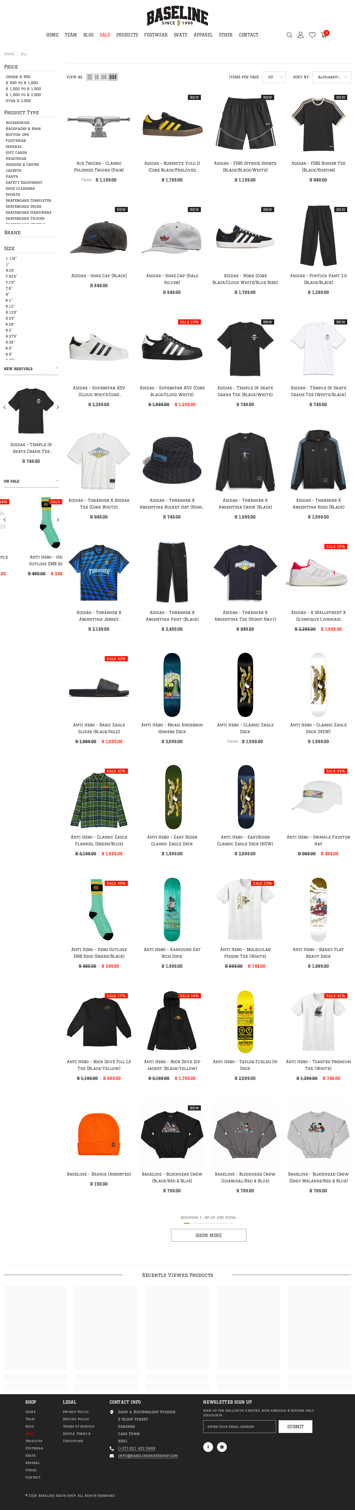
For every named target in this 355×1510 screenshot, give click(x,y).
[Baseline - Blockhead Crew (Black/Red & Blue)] (172, 1134)
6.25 (10, 270)
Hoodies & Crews (22, 164)
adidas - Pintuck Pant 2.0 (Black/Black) (318, 279)
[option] (31, 425)
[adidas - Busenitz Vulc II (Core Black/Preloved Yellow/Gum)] (172, 123)
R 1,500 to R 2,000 (23, 95)
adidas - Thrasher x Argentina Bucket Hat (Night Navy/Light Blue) (172, 504)
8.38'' (10, 342)
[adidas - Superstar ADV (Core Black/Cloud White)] (172, 348)
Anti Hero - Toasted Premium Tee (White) (318, 1065)
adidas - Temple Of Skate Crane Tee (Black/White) (245, 391)
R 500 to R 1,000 (22, 83)
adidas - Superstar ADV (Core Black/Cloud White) (172, 391)
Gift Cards (16, 152)
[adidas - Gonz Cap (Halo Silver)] (31, 410)
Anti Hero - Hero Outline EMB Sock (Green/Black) (99, 953)
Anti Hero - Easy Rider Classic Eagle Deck (172, 840)
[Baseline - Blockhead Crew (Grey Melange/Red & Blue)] (318, 1134)
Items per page (244, 77)
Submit (295, 1426)
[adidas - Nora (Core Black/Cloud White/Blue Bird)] (245, 236)
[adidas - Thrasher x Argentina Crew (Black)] (245, 460)
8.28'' (10, 324)
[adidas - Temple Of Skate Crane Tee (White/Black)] (318, 348)
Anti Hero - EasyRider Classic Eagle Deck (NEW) (245, 840)
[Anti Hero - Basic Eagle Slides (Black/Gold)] (99, 685)
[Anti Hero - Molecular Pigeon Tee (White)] (48, 522)
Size (9, 248)
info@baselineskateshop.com (148, 1456)
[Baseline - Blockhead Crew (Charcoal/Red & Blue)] (245, 1134)
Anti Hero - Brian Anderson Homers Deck (172, 728)
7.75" (10, 282)
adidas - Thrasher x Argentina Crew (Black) (245, 503)
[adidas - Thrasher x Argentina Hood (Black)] (318, 460)
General (14, 146)
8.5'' (9, 348)
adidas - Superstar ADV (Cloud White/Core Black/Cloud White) (99, 392)
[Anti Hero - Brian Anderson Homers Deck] (172, 685)
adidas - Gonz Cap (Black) (99, 276)
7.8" (9, 288)
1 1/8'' (11, 258)
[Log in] (301, 35)
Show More (209, 1235)
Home (9, 54)
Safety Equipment (24, 182)
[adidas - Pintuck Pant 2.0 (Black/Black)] (318, 236)
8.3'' (9, 330)
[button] (4, 407)
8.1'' (9, 300)
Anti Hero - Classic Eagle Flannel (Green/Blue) (99, 840)
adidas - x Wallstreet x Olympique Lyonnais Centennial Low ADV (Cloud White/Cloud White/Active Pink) (318, 616)
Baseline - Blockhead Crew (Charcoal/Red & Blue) (245, 1177)
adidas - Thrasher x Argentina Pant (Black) (172, 615)
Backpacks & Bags (23, 128)
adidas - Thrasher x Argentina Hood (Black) (318, 503)
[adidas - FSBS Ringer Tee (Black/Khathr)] (318, 123)
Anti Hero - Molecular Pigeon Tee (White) (48, 560)
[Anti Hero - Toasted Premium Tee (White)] (318, 1022)
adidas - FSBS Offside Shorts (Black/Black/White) (245, 166)
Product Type (21, 112)
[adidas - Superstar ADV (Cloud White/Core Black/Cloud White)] (99, 348)
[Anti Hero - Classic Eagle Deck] (245, 685)
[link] (35, 1377)
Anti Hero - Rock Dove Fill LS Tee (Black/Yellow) (99, 1065)
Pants (12, 176)
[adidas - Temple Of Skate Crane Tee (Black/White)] (245, 348)
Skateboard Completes (28, 200)
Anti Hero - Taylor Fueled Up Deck (245, 1065)
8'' (8, 294)
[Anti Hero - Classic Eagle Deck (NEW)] (318, 685)
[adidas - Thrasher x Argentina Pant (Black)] (172, 573)
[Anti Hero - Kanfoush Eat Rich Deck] (172, 909)
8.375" (11, 336)
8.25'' (10, 318)
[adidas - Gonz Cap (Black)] (99, 236)
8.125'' (11, 312)
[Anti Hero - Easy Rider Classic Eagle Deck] (172, 797)
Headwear (16, 158)
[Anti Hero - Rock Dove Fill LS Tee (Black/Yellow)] (99, 1022)
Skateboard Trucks (25, 218)
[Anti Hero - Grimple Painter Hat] (318, 797)
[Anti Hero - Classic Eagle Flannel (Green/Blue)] (99, 797)
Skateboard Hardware (28, 212)
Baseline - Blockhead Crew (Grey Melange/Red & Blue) (318, 1177)
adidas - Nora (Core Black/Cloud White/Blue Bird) (245, 279)
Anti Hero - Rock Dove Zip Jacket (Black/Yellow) (172, 1065)
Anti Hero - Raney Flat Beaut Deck (318, 953)
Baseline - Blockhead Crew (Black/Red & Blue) (172, 1177)
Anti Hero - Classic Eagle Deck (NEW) (318, 728)
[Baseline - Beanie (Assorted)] (99, 1134)
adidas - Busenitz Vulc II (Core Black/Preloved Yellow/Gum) (172, 167)
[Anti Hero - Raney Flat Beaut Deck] (318, 909)
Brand (12, 232)
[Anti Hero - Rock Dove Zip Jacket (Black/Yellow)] (172, 1022)
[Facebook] (208, 1447)
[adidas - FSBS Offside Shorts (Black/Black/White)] (245, 123)
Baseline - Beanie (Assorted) (99, 1174)
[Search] (289, 35)
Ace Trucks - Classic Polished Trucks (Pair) (99, 166)
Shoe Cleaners (20, 188)
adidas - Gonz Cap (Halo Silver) (31, 448)
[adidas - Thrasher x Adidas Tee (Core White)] (99, 460)
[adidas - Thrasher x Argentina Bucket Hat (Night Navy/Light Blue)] (172, 460)
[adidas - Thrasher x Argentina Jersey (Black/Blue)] (99, 573)
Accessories (17, 122)
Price (11, 66)
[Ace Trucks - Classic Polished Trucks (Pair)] (99, 123)
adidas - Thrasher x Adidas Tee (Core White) (98, 503)
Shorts (13, 194)
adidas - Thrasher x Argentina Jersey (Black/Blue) (98, 616)
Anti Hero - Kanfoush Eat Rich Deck (172, 953)
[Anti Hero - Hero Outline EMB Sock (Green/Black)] (99, 909)
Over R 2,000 (18, 101)
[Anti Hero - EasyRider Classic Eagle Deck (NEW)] (245, 797)
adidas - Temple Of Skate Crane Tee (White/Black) (318, 391)
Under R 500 (18, 77)
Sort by (300, 77)
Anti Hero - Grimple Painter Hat (318, 840)
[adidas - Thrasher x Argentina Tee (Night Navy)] (245, 573)
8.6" (9, 354)
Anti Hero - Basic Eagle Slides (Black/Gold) (99, 728)
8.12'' (10, 306)
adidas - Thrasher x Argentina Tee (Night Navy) (245, 615)
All (24, 54)
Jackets (13, 170)
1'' (8, 264)
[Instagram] (222, 1447)
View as (74, 77)
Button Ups (17, 134)
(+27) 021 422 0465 (136, 1448)
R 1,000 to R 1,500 (23, 89)
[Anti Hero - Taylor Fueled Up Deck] (245, 1022)
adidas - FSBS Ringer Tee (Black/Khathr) (318, 166)
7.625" (11, 276)
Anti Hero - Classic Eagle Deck (245, 728)
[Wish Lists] (312, 35)
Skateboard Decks (23, 206)
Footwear (16, 140)
